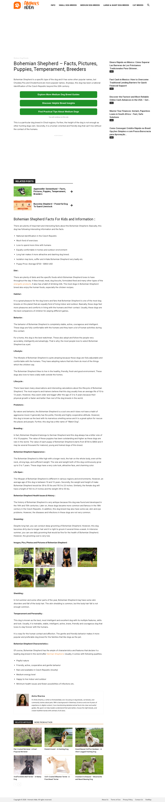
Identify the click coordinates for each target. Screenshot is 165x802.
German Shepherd (55, 654)
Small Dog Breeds (68, 5)
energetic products (22, 284)
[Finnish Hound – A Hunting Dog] (58, 737)
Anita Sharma (38, 696)
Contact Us (139, 800)
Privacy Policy (128, 800)
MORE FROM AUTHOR (43, 722)
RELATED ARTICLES (23, 722)
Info (53, 5)
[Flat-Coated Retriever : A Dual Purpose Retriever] (28, 737)
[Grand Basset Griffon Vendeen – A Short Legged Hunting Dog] (89, 737)
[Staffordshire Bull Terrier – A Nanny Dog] (28, 765)
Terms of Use (116, 800)
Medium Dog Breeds (90, 5)
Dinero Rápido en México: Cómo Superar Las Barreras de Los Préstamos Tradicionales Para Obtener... (130, 65)
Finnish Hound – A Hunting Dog (56, 749)
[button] (148, 5)
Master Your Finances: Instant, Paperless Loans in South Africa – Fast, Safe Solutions (130, 114)
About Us (105, 800)
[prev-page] (15, 784)
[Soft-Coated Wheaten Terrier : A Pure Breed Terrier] (58, 765)
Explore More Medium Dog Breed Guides (58, 94)
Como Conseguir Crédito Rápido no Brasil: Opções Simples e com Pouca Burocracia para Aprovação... (130, 131)
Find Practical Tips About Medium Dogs (58, 111)
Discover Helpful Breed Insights (58, 103)
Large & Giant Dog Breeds (116, 5)
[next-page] (19, 784)
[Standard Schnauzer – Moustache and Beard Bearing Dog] (89, 765)
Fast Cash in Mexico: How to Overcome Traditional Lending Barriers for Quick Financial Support (129, 82)
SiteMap (148, 800)
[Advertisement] (82, 32)
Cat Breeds (138, 5)
